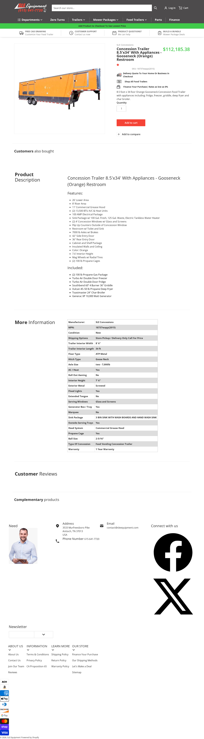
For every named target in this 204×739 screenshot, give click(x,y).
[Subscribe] (43, 634)
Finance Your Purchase (85, 654)
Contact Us (14, 660)
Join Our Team (16, 666)
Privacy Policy (34, 660)
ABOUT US (15, 646)
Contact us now (82, 34)
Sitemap (76, 672)
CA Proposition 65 (37, 666)
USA (65, 534)
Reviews (12, 672)
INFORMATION (37, 646)
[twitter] (173, 596)
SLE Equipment (14, 737)
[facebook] (173, 552)
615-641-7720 (91, 539)
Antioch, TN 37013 (73, 531)
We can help (124, 34)
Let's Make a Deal (82, 666)
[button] (118, 64)
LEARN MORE (60, 646)
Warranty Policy (60, 666)
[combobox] (105, 8)
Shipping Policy (59, 654)
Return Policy (58, 660)
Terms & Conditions (38, 654)
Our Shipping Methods (85, 660)
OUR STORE (80, 646)
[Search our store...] (155, 8)
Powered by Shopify (30, 737)
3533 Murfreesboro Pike (76, 527)
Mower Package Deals (174, 34)
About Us (13, 654)
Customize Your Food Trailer (39, 34)
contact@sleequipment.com (122, 527)
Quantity (122, 102)
